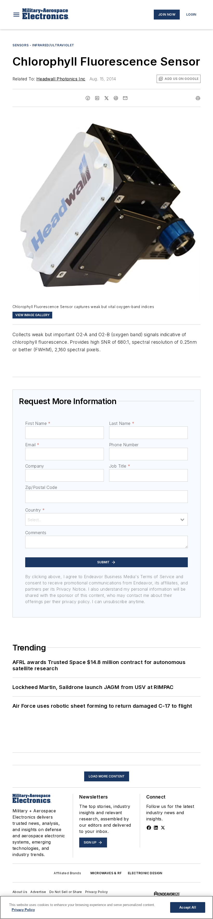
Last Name (121, 423)
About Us (19, 892)
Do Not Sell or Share (65, 892)
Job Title (119, 466)
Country (35, 510)
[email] (125, 98)
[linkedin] (97, 98)
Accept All (187, 907)
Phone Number (124, 444)
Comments (35, 532)
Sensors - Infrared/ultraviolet (43, 45)
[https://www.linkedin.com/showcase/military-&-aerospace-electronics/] (155, 827)
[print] (198, 98)
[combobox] (106, 519)
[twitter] (106, 98)
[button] (16, 14)
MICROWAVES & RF (106, 873)
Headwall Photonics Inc (60, 78)
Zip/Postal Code (41, 487)
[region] (106, 907)
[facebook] (87, 98)
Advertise (38, 892)
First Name (37, 423)
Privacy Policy (96, 892)
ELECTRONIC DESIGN (145, 873)
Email (32, 444)
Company (34, 466)
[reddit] (115, 98)
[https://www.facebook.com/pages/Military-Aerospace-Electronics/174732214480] (148, 827)
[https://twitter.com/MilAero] (162, 827)
